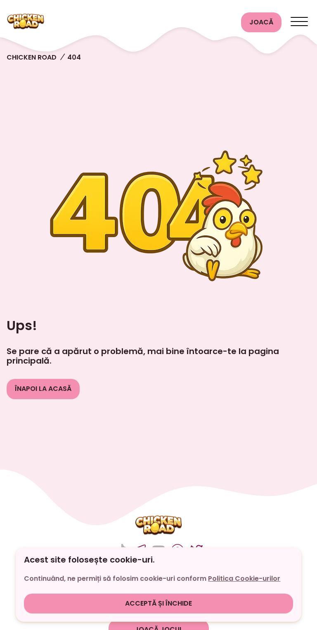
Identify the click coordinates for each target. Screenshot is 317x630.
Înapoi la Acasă (43, 388)
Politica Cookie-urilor (244, 578)
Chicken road (32, 57)
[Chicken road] (120, 22)
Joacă (261, 22)
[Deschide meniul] (299, 22)
